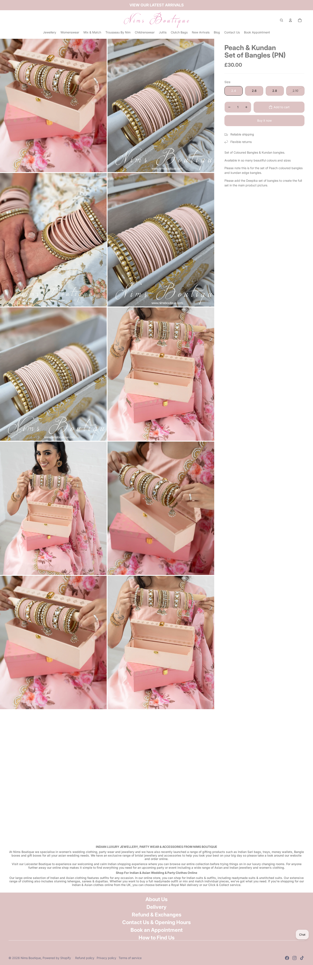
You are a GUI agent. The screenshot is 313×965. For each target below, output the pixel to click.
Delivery (156, 907)
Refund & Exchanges (156, 915)
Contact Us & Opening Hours (156, 922)
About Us (156, 899)
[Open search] (281, 20)
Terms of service (130, 958)
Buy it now (264, 120)
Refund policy (84, 958)
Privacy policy (106, 958)
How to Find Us (157, 938)
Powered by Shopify (57, 958)
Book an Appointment (157, 930)
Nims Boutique (31, 958)
